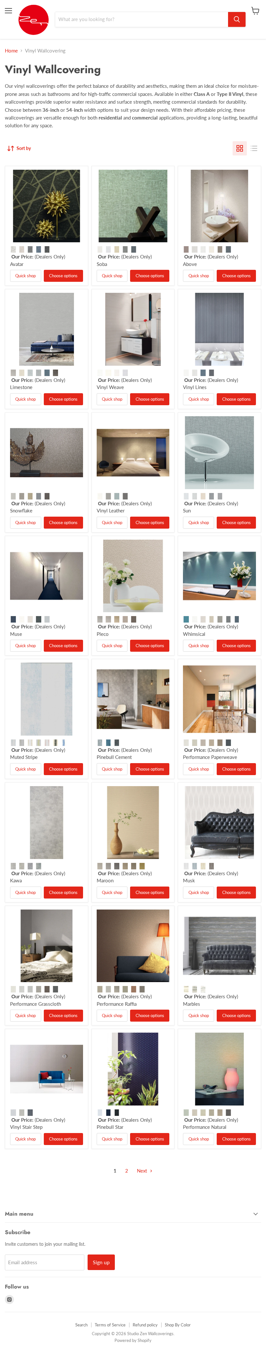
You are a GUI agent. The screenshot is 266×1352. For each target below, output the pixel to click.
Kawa (16, 880)
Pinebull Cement (114, 757)
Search (81, 1324)
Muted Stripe (24, 757)
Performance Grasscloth (35, 1004)
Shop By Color (178, 1324)
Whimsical (194, 634)
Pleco (103, 634)
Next (142, 1171)
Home (11, 50)
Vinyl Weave (110, 387)
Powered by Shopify (133, 1340)
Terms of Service (110, 1324)
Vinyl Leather (111, 510)
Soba (102, 264)
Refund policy (145, 1324)
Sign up (101, 1262)
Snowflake (21, 510)
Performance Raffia (117, 1004)
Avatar (16, 264)
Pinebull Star (110, 1127)
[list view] (254, 148)
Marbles (191, 1004)
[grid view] (240, 148)
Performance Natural (204, 1127)
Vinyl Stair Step (26, 1127)
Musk (189, 880)
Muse (16, 634)
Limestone (21, 387)
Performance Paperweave (210, 757)
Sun (187, 510)
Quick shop (25, 275)
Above (190, 264)
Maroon (105, 880)
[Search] (237, 19)
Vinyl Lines (195, 387)
